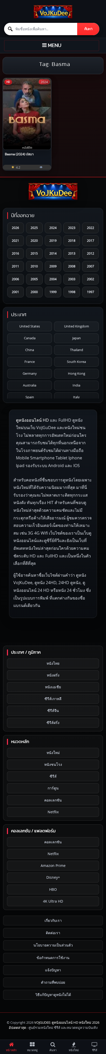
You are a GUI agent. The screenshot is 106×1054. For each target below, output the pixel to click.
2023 (71, 228)
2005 (34, 279)
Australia (29, 385)
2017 (90, 240)
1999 (53, 292)
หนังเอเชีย (53, 686)
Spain (29, 397)
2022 (90, 228)
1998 (71, 292)
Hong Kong (76, 373)
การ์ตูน (53, 788)
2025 (34, 228)
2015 (34, 253)
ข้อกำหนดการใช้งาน (53, 957)
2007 (90, 266)
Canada (30, 338)
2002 (90, 279)
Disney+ (53, 877)
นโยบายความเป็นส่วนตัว (53, 945)
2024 (53, 228)
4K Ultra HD (53, 901)
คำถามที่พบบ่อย (53, 982)
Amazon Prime (53, 865)
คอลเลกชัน (53, 800)
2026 (15, 228)
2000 (34, 292)
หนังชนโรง (53, 764)
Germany (30, 373)
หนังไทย (53, 663)
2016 (15, 253)
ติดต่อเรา (53, 932)
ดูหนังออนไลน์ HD (32, 420)
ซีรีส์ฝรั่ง (53, 722)
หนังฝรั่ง (53, 675)
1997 (90, 292)
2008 (71, 266)
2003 (71, 279)
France (29, 361)
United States (29, 326)
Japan (76, 338)
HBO (53, 889)
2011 (15, 266)
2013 (71, 253)
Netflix (53, 811)
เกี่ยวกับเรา (53, 920)
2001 (15, 292)
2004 (53, 279)
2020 (34, 240)
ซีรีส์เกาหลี (53, 698)
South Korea (76, 361)
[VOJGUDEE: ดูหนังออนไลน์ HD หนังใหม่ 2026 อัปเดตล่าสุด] (53, 12)
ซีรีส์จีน (53, 710)
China (29, 349)
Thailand (76, 349)
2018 (71, 240)
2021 (15, 240)
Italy (76, 397)
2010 (34, 266)
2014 (53, 253)
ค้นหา (88, 29)
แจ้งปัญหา (53, 970)
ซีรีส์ (53, 776)
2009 (53, 266)
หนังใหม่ (53, 752)
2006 (15, 279)
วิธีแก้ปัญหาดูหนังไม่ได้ (53, 994)
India (76, 385)
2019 (53, 240)
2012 (90, 253)
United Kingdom (76, 326)
